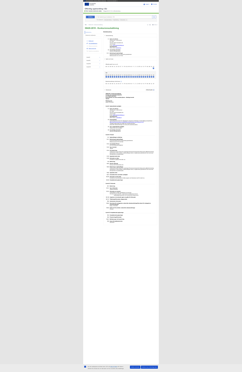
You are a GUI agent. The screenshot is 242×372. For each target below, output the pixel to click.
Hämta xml (91, 41)
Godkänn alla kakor (135, 367)
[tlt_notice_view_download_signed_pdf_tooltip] (153, 68)
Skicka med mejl (92, 48)
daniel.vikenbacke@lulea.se (118, 45)
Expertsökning (116, 19)
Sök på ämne (123, 19)
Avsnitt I (88, 57)
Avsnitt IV (89, 63)
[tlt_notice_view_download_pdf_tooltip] (106, 77)
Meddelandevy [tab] (88, 32)
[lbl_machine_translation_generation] (121, 81)
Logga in (147, 4)
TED (86, 24)
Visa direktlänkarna (93, 43)
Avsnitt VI (89, 66)
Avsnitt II (88, 60)
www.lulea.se (118, 47)
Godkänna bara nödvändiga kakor (149, 367)
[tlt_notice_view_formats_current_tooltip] (153, 90)
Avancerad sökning (107, 19)
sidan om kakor (113, 366)
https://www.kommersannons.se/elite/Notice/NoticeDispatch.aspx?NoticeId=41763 (127, 122)
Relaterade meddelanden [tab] (91, 35)
